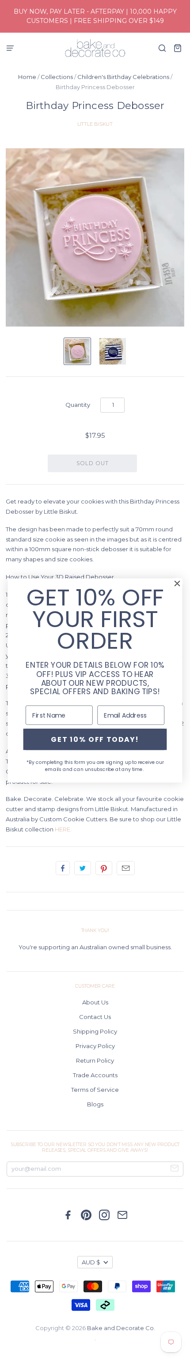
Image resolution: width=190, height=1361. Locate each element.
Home (27, 76)
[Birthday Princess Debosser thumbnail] (77, 351)
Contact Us (95, 1016)
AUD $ (91, 1262)
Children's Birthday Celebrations (123, 76)
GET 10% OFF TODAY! (95, 739)
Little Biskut (95, 124)
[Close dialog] (177, 583)
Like (63, 868)
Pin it (103, 868)
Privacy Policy (95, 1045)
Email (126, 868)
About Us (95, 1002)
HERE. (63, 829)
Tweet (82, 868)
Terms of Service (95, 1089)
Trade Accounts (95, 1075)
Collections (57, 76)
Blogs (95, 1104)
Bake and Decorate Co (120, 1327)
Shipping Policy (95, 1031)
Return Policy (95, 1060)
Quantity (77, 404)
